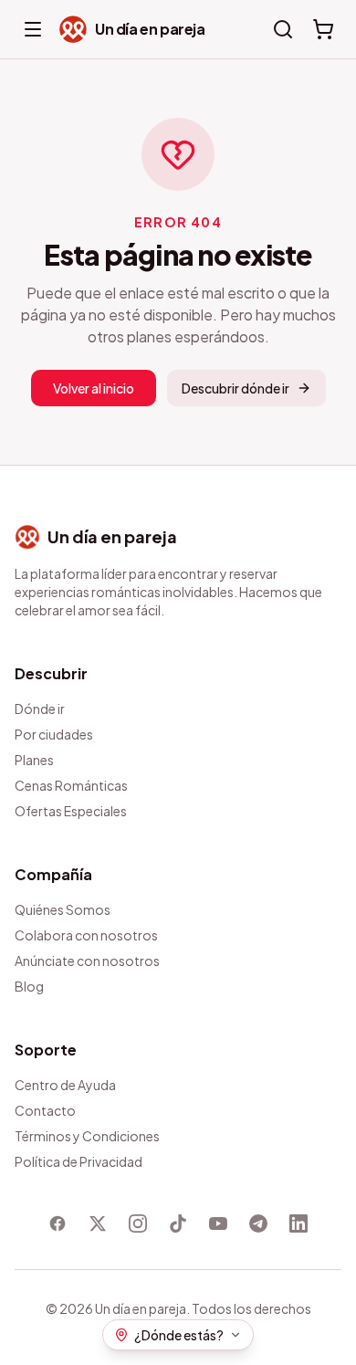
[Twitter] (98, 1223)
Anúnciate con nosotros (87, 960)
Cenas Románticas (71, 785)
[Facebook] (57, 1223)
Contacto (45, 1110)
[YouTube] (218, 1223)
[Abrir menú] (33, 29)
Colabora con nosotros (86, 935)
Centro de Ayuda (65, 1084)
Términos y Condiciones (87, 1136)
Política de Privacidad (78, 1161)
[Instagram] (138, 1223)
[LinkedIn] (298, 1223)
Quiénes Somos (62, 909)
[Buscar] (283, 29)
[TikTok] (178, 1223)
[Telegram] (258, 1223)
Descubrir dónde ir (235, 388)
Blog (29, 986)
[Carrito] (323, 29)
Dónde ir (40, 708)
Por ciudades (54, 734)
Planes (34, 759)
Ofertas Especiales (71, 811)
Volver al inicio (93, 388)
